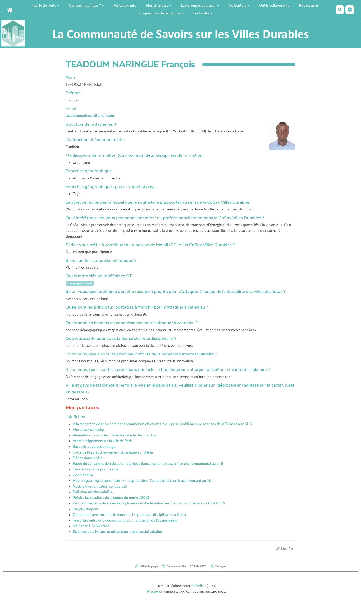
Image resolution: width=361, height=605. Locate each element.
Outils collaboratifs (274, 5)
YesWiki (197, 586)
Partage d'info (125, 5)
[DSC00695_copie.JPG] (280, 137)
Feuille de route (44, 5)
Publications (309, 5)
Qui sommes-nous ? (85, 5)
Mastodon (155, 591)
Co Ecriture (238, 5)
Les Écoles (201, 13)
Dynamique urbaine (79, 283)
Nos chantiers (157, 5)
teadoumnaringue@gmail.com (90, 115)
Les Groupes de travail (198, 5)
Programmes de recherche (159, 13)
